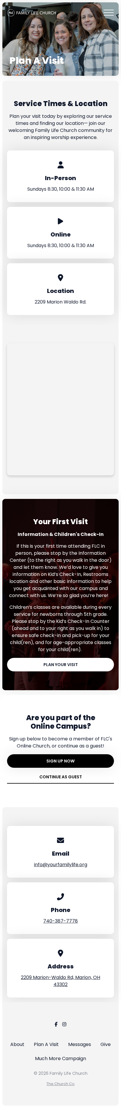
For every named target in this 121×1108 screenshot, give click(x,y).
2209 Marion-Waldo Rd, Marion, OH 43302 (60, 981)
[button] (109, 13)
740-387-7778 (60, 921)
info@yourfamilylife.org (60, 864)
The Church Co (60, 1083)
